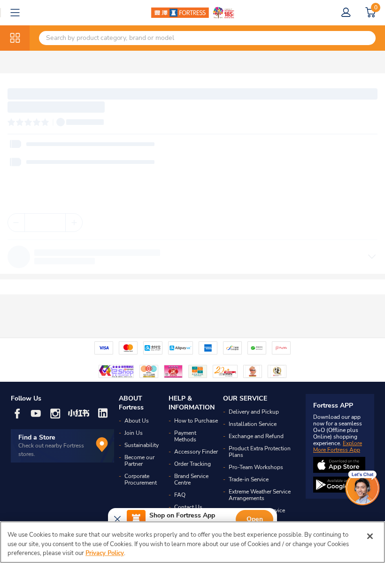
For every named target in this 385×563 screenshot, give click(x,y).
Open (254, 519)
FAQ (179, 495)
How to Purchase (196, 420)
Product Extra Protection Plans (260, 452)
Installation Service (253, 424)
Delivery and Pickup (254, 412)
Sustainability (141, 445)
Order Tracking (192, 464)
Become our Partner (139, 461)
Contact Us (188, 507)
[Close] (370, 536)
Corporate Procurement (140, 479)
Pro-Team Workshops (256, 467)
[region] (192, 542)
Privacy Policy (104, 553)
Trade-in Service (249, 479)
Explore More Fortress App (337, 447)
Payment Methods (185, 436)
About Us (136, 420)
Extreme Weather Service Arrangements (260, 495)
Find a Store (36, 437)
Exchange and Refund (256, 436)
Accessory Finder (196, 451)
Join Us (133, 433)
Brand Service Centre (191, 479)
